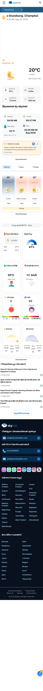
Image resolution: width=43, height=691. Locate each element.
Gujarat (5, 491)
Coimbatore (27, 575)
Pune (4, 554)
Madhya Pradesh (5, 504)
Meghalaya (6, 510)
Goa (30, 489)
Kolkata (25, 550)
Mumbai (5, 542)
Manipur (32, 503)
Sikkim (4, 518)
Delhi (24, 542)
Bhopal (25, 566)
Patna (4, 571)
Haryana (18, 495)
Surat (24, 571)
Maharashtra (20, 503)
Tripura (4, 522)
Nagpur (25, 562)
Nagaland (33, 507)
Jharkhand (6, 499)
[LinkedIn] (24, 470)
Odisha (4, 514)
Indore (4, 566)
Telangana (33, 516)
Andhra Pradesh (5, 485)
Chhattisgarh (20, 491)
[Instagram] (34, 470)
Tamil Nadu (19, 516)
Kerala (31, 499)
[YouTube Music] (19, 470)
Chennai (5, 550)
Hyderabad (26, 546)
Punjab (18, 512)
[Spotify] (9, 470)
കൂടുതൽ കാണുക (21, 413)
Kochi (4, 579)
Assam (32, 484)
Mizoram (18, 507)
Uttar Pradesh (20, 520)
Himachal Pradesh (32, 494)
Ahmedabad (27, 554)
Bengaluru (6, 546)
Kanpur (4, 562)
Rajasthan (33, 512)
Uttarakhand (34, 520)
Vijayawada (26, 579)
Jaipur (4, 558)
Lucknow (25, 558)
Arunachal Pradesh (19, 485)
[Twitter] (39, 470)
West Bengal (6, 526)
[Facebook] (29, 470)
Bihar (4, 495)
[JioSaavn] (14, 470)
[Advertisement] (21, 40)
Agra (4, 575)
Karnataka (19, 499)
